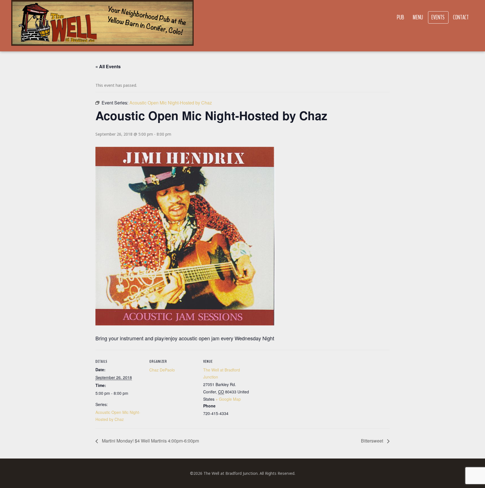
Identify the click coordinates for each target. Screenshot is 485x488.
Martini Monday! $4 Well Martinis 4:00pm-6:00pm (150, 440)
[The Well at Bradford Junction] (102, 25)
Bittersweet (372, 440)
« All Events (108, 66)
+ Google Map (228, 399)
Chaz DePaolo (162, 370)
